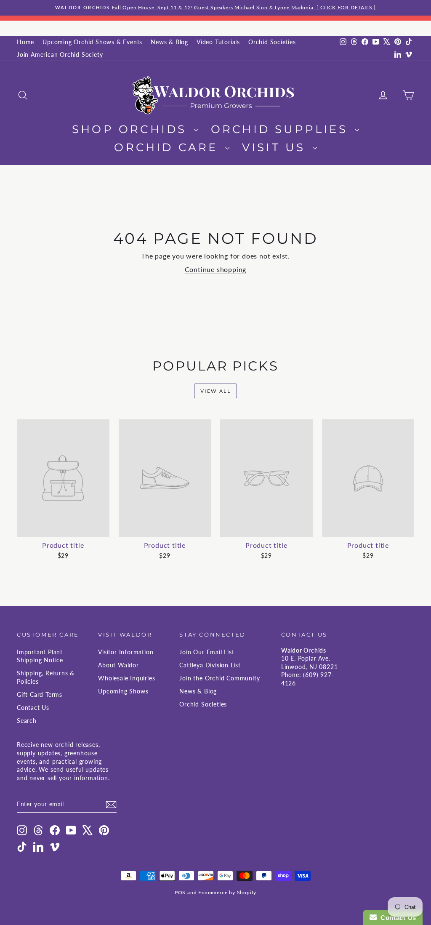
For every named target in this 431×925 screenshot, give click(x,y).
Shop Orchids (132, 129)
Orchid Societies (272, 41)
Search (27, 720)
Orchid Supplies (282, 129)
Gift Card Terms (39, 694)
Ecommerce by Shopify (227, 892)
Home (25, 41)
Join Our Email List (206, 652)
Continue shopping (216, 269)
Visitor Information (125, 652)
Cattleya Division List (210, 665)
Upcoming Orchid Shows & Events (92, 41)
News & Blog (169, 41)
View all (215, 391)
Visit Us (276, 147)
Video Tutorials (218, 41)
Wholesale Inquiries (126, 678)
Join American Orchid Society (60, 54)
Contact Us (33, 707)
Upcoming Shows (123, 691)
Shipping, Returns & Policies (45, 677)
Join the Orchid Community (219, 678)
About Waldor (118, 665)
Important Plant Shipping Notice (40, 656)
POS (180, 892)
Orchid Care (168, 147)
